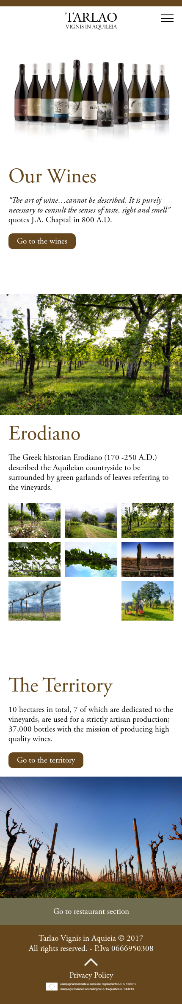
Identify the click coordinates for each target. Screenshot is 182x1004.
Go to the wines (42, 241)
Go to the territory (46, 760)
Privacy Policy (91, 975)
